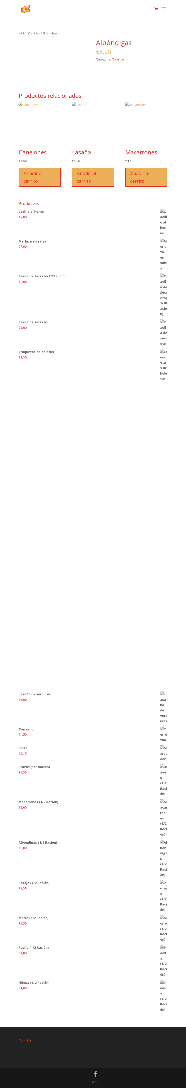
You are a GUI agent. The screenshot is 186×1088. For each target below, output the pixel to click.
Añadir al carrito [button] (33, 177)
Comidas (34, 33)
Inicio (22, 33)
